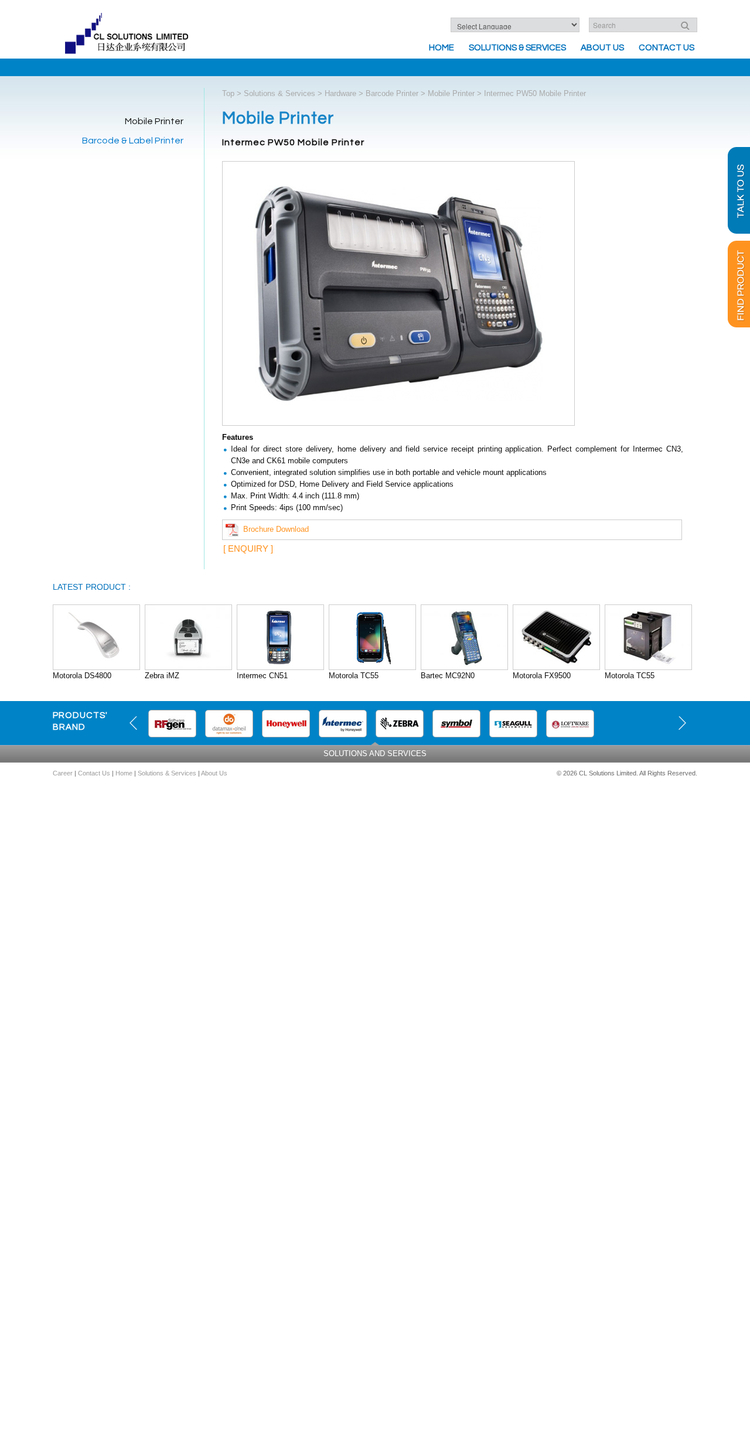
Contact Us (666, 47)
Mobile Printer (154, 121)
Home (441, 47)
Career (63, 773)
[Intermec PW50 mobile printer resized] (398, 295)
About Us (602, 47)
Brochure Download (273, 529)
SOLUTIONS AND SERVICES (375, 753)
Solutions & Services (517, 47)
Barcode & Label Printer (132, 140)
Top (228, 93)
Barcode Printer (392, 93)
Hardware (340, 93)
